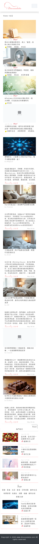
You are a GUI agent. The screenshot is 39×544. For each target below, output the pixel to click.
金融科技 (27, 526)
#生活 (23, 47)
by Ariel (8, 255)
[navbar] (34, 6)
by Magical (9, 161)
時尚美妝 (27, 467)
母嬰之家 (27, 480)
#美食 (16, 47)
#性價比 (31, 131)
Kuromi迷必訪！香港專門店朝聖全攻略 (20, 205)
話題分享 (27, 511)
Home (5, 16)
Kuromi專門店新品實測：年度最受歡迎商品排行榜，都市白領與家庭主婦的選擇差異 (20, 300)
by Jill (7, 305)
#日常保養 (25, 75)
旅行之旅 (27, 454)
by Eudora (9, 400)
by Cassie (8, 353)
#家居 (9, 75)
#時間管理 (22, 131)
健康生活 (27, 441)
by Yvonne (9, 207)
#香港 (9, 47)
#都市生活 (11, 131)
